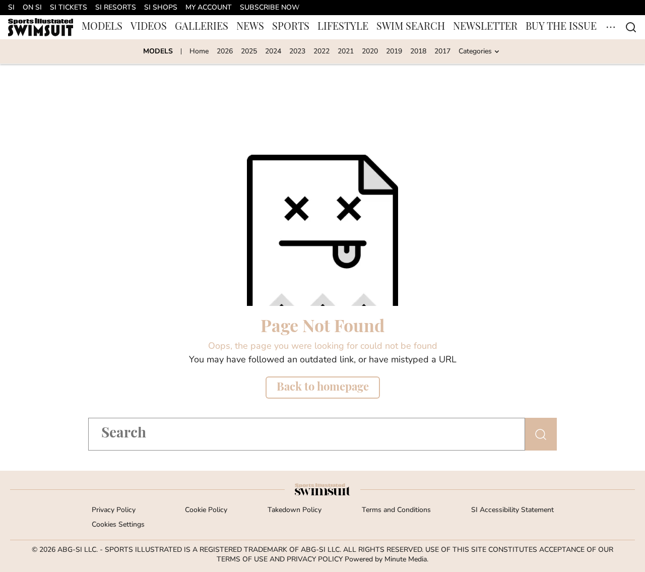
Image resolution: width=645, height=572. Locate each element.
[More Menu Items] (611, 27)
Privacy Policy (114, 510)
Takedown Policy (294, 510)
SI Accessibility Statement (512, 510)
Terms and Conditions (396, 510)
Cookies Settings (118, 525)
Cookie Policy (206, 510)
